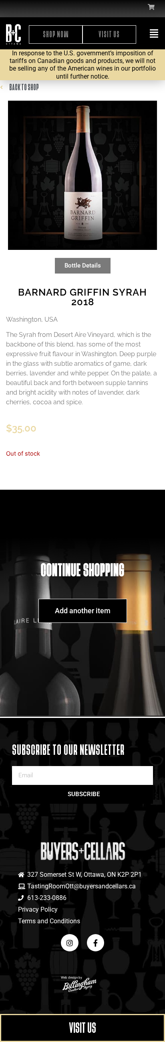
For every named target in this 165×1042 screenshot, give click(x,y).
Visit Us (109, 34)
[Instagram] (69, 942)
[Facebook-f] (95, 942)
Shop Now (56, 34)
